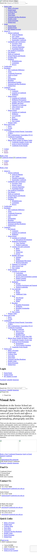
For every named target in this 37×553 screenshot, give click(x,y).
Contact (6, 149)
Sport (13, 117)
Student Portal (12, 27)
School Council (17, 45)
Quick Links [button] (8, 6)
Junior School (12, 96)
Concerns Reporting (18, 47)
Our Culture (15, 36)
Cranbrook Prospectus (15, 73)
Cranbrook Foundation (15, 137)
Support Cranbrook (18, 138)
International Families (14, 82)
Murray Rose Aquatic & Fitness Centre (20, 140)
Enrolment (7, 68)
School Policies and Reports (16, 56)
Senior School (12, 110)
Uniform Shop (12, 12)
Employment (12, 10)
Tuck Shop (11, 13)
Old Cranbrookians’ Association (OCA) (20, 135)
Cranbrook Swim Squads (20, 145)
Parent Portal (12, 26)
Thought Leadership (18, 38)
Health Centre (12, 19)
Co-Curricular (16, 115)
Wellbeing (15, 94)
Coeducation (8, 66)
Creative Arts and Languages (21, 101)
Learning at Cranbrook (19, 93)
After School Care (17, 107)
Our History (11, 52)
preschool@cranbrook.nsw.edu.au (12, 507)
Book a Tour (4, 156)
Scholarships (12, 79)
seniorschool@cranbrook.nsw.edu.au (12, 488)
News (10, 126)
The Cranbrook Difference (16, 70)
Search (6, 152)
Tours (9, 71)
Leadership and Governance (16, 42)
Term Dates (11, 15)
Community (7, 130)
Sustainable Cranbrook (19, 40)
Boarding (11, 80)
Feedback (11, 59)
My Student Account (14, 29)
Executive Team (17, 43)
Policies (9, 549)
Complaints (15, 63)
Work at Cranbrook (14, 54)
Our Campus (16, 108)
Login (6, 150)
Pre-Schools (11, 89)
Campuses (7, 87)
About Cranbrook (13, 33)
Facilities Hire (12, 57)
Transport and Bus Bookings (17, 17)
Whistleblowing (17, 61)
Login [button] (6, 24)
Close (15, 1)
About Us (7, 31)
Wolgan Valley (12, 123)
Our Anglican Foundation (16, 50)
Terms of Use (11, 550)
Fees (9, 77)
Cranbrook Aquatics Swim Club (22, 142)
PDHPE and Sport (17, 103)
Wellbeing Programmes (19, 100)
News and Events (9, 124)
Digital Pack (12, 22)
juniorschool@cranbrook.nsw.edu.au (12, 495)
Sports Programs (13, 20)
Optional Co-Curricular (19, 105)
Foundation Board (17, 49)
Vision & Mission (17, 34)
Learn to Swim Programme (20, 144)
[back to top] (4, 540)
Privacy (14, 64)
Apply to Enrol (12, 75)
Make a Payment (13, 8)
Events (10, 128)
